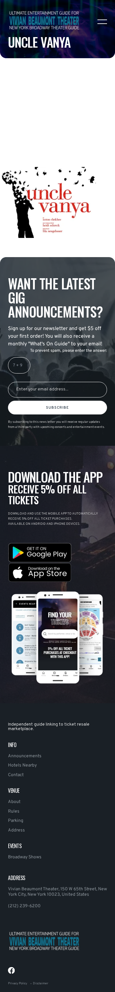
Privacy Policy (17, 983)
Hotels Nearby (22, 765)
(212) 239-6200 (24, 906)
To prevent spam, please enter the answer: (68, 350)
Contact (16, 775)
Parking (15, 820)
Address (16, 830)
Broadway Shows (25, 857)
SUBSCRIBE (57, 407)
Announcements (25, 756)
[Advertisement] (57, 128)
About (14, 802)
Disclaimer (40, 983)
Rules (13, 811)
